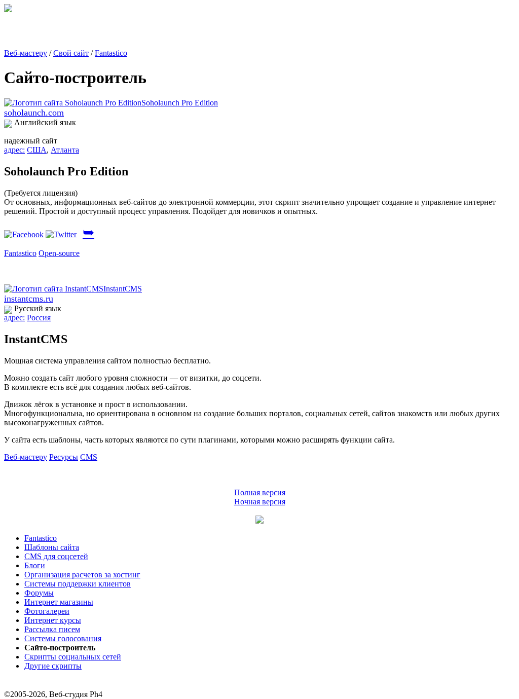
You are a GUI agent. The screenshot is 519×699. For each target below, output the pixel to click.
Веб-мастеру (25, 53)
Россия (39, 317)
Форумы (39, 592)
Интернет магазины (58, 602)
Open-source (59, 253)
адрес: (14, 149)
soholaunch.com (34, 112)
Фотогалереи (46, 611)
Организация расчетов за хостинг (82, 574)
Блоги (34, 565)
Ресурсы (63, 457)
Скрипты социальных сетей (72, 656)
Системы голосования (62, 638)
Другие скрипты (53, 665)
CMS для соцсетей (56, 556)
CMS (88, 457)
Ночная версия (259, 501)
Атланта (65, 149)
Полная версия (259, 492)
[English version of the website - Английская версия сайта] (8, 9)
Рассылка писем (52, 629)
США (37, 149)
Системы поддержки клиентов (77, 583)
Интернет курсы (52, 620)
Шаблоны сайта (51, 547)
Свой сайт (71, 53)
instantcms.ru (28, 298)
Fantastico (111, 53)
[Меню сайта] (259, 521)
